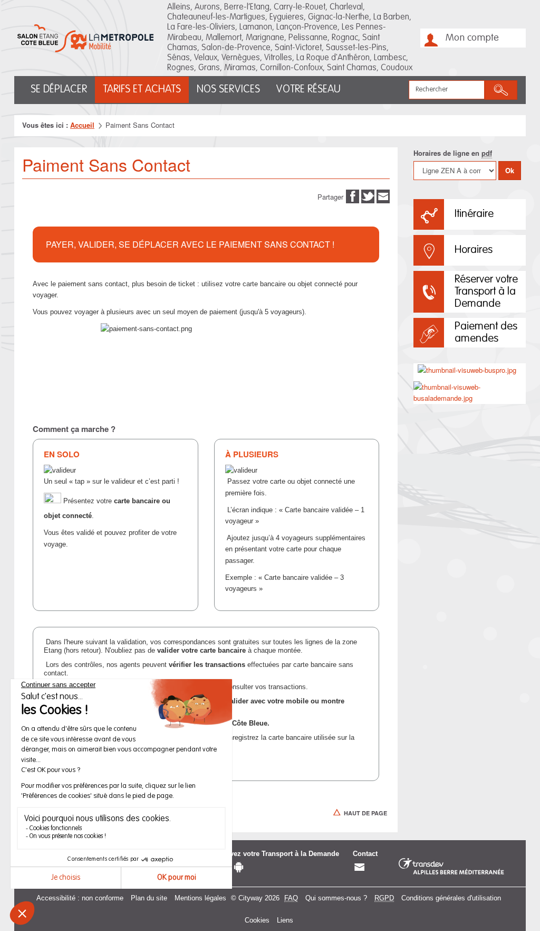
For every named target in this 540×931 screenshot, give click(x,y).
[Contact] (359, 867)
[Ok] (501, 90)
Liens (285, 920)
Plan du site (149, 898)
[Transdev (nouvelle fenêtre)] (451, 867)
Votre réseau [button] (308, 89)
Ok (509, 170)
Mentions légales (200, 898)
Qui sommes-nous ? (336, 898)
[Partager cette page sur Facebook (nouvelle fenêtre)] (352, 196)
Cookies (257, 920)
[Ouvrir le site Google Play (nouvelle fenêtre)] (238, 867)
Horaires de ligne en (452, 153)
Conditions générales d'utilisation (451, 898)
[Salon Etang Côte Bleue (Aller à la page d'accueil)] (85, 38)
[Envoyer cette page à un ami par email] (383, 196)
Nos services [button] (228, 89)
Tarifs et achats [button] (142, 89)
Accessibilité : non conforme (79, 898)
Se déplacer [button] (59, 89)
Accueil (82, 125)
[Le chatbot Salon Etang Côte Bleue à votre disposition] (510, 893)
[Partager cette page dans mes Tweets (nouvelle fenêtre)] (367, 196)
